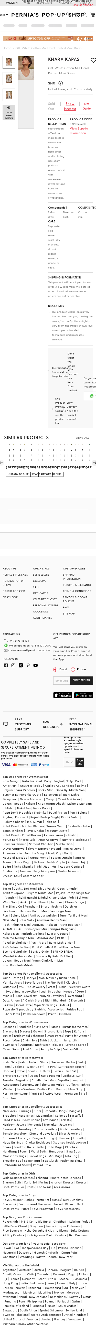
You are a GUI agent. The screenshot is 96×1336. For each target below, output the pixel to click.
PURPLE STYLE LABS (15, 574)
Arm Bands (50, 1120)
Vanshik (10, 897)
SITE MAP (69, 613)
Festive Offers (72, 1049)
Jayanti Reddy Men (16, 960)
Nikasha (71, 835)
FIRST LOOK (10, 597)
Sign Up (80, 762)
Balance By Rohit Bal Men (53, 956)
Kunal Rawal (39, 902)
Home (7, 48)
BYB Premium (78, 1235)
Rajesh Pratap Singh (44, 817)
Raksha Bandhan (70, 1247)
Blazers (58, 1071)
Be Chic (8, 1005)
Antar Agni (10, 785)
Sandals (19, 1147)
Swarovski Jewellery (17, 1129)
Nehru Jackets (73, 1199)
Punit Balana (79, 812)
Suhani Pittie (11, 1014)
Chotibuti (60, 1221)
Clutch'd (71, 982)
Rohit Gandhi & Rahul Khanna (23, 826)
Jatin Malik (26, 920)
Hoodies (8, 1071)
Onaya (50, 799)
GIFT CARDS (40, 593)
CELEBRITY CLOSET (45, 599)
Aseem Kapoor (33, 875)
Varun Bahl (10, 839)
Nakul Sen (24, 808)
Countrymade (67, 888)
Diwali (7, 1247)
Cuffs (37, 1111)
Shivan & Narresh (31, 799)
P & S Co (27, 1221)
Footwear (71, 1093)
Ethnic (85, 1084)
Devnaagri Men (60, 911)
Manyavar (10, 799)
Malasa (39, 862)
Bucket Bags (37, 1156)
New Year (65, 1256)
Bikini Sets (30, 1040)
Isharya (31, 977)
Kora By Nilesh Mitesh (18, 965)
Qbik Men (9, 920)
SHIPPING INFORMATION (72, 576)
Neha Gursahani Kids (39, 1230)
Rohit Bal (51, 821)
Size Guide (87, 106)
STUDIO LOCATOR (14, 590)
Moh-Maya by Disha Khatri (58, 977)
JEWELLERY (44, 2)
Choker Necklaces (38, 1142)
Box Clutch (50, 1160)
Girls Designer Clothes (18, 1177)
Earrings (25, 1111)
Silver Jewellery (69, 1133)
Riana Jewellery (26, 995)
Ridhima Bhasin (14, 821)
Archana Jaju (77, 862)
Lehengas (9, 1026)
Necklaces (10, 1111)
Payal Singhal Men (15, 942)
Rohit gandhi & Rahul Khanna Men (42, 897)
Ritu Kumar (34, 821)
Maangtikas (44, 1115)
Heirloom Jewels (14, 1124)
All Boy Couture (13, 1235)
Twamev (56, 902)
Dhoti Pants (55, 1035)
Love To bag (33, 982)
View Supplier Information (79, 131)
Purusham (31, 906)
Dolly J (81, 785)
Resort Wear (11, 1040)
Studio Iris (10, 871)
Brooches (9, 1098)
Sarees (55, 1026)
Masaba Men (46, 938)
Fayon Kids (10, 1221)
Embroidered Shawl (16, 1165)
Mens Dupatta (59, 1080)
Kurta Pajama (50, 1075)
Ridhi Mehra (71, 794)
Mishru (9, 808)
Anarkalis (25, 1026)
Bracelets (50, 1111)
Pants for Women (77, 1035)
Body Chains (31, 1120)
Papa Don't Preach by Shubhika (25, 812)
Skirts (43, 1040)
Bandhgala (39, 1080)
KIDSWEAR (66, 2)
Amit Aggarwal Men (43, 915)
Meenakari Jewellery (58, 1124)
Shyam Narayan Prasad (44, 848)
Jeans (34, 1075)
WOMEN (12, 2)
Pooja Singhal (53, 781)
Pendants (34, 1124)
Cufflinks (73, 1084)
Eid (53, 1247)
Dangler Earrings (44, 1138)
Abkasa (52, 924)
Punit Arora (38, 942)
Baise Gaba (52, 794)
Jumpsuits (70, 1040)
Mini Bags (55, 1156)
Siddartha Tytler (79, 826)
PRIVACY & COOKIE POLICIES (75, 599)
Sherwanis (10, 1031)
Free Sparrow (12, 1230)
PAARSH (62, 938)
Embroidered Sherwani (35, 1204)
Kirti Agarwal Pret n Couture (46, 1235)
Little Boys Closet (15, 1226)
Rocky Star (45, 790)
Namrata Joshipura (75, 839)
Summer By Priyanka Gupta (22, 794)
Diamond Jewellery (42, 1133)
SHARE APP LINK (81, 680)
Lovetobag (74, 995)
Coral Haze (23, 1005)
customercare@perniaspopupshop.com (30, 650)
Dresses (25, 1031)
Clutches (71, 1147)
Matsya (79, 857)
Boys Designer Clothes (18, 1199)
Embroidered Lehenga (65, 1177)
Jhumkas (64, 1138)
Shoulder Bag (12, 1160)
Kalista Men (11, 933)
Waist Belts (39, 1151)
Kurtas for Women (75, 1026)
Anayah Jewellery (51, 995)
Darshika (71, 906)
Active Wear (53, 1093)
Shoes (7, 1147)
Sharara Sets (53, 1031)
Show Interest (70, 106)
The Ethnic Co (12, 906)
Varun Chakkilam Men (47, 960)
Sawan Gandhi (61, 857)
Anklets (66, 1120)
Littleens (62, 1230)
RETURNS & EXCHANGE (77, 584)
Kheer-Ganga (74, 902)
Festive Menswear (15, 1093)
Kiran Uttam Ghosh (51, 803)
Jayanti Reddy (13, 803)
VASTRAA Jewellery (32, 986)
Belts (30, 1147)
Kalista (30, 803)
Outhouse (9, 986)
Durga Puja (69, 1252)
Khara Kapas (64, 59)
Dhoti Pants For (13, 1187)
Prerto (52, 1014)
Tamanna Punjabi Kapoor (37, 871)
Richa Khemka (23, 866)
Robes (21, 1071)
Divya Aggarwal (14, 848)
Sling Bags (73, 1151)
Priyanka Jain (12, 853)
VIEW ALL (82, 437)
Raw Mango (11, 781)
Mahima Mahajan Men (18, 938)
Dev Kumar (10, 911)
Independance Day (35, 1247)
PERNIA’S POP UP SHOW (13, 582)
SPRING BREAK (63, 951)
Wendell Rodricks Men (18, 956)
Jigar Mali (50, 866)
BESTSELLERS (41, 574)
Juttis (40, 1147)
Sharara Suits (12, 1182)
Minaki (7, 995)
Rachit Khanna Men (16, 924)
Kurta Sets (41, 1026)
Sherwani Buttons (15, 1075)
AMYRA (64, 1005)
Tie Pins (50, 1066)
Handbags (10, 1151)
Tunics (7, 1035)
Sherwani (57, 1062)
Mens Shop (75, 1089)
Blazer (69, 1204)
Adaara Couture (71, 866)
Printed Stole (42, 1165)
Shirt (80, 1204)
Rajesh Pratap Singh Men (73, 893)
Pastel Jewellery (71, 1129)
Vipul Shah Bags (45, 1005)
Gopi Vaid (63, 853)
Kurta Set (30, 1182)
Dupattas (26, 1044)
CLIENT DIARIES (42, 617)
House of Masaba (15, 857)
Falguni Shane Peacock (19, 790)
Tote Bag (71, 1156)
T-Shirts (44, 1071)
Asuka (24, 902)
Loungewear (30, 1084)
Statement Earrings (16, 1138)
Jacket (58, 1204)
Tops (68, 1031)
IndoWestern (26, 1089)
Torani (7, 862)
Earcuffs (75, 1115)
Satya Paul (73, 781)
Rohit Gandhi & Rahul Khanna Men (56, 947)
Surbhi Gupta (56, 862)
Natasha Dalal (32, 781)
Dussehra (25, 1252)
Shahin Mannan (68, 871)
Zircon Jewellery (45, 1129)
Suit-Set (71, 1071)
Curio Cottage (13, 977)
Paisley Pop (74, 1009)
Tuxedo (8, 1080)
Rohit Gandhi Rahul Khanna (22, 835)
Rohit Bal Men (78, 897)
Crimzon (65, 1014)
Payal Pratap (58, 812)
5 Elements (76, 1000)
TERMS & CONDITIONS (77, 590)
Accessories (11, 1084)
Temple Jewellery (15, 1133)
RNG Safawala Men (16, 947)
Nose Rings (26, 1115)
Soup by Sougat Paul (39, 853)
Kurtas (70, 1062)
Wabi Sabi (10, 902)
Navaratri (9, 1252)
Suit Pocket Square (71, 1066)
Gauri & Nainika (69, 799)
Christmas (10, 1256)
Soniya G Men (40, 951)
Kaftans (79, 1031)
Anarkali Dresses (62, 1182)
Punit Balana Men (15, 915)
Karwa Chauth (46, 1256)
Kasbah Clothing (33, 933)
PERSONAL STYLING (45, 605)
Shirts (44, 1062)
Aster (51, 986)
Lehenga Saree (76, 1044)
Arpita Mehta (39, 857)
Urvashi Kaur (11, 875)
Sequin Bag (32, 1160)
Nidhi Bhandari (55, 1000)
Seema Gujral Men (15, 951)
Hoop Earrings (13, 1142)
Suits (81, 1062)
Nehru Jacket (28, 1062)
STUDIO (85, 2)
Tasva (7, 888)
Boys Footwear (42, 1208)
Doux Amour (11, 1000)
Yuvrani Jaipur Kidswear (63, 1226)
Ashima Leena (53, 835)
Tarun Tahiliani (13, 830)
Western (8, 1089)
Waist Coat (34, 1066)
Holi (17, 1247)
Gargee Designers (62, 929)
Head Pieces (11, 1120)
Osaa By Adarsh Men (70, 790)
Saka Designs (80, 1230)
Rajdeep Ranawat (15, 817)
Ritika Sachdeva (34, 1014)
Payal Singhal (35, 830)
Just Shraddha (51, 991)
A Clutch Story (32, 1000)
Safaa (7, 866)
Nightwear (42, 1044)
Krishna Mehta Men (33, 911)
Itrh (38, 866)
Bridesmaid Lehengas (29, 1035)
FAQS (66, 607)
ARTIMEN (38, 924)
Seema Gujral (55, 826)
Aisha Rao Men (70, 924)
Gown (37, 1031)
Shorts (32, 1071)
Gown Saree (11, 1049)
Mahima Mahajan (79, 803)
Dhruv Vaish (46, 888)
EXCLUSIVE (39, 580)
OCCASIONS (41, 611)
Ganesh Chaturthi (46, 1252)
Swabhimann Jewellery (21, 991)
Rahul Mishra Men (61, 942)
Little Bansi (43, 1221)
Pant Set (36, 1093)
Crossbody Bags (14, 1156)
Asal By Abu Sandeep (59, 785)
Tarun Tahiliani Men (73, 915)
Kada (82, 1142)
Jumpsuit (78, 1080)
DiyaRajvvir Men (36, 929)
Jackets (55, 1040)
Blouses (57, 1044)
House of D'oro (73, 991)
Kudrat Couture (58, 933)
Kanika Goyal (72, 848)
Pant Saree (30, 1049)
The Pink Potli (54, 982)
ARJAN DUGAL (12, 929)
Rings (63, 1111)
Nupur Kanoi (41, 808)
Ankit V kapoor (13, 893)
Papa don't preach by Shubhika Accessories (33, 1009)
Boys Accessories (68, 1208)
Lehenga (42, 1177)
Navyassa (36, 1226)
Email (63, 669)
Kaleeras (61, 1115)
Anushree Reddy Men (51, 920)
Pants (6, 1066)
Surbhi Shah (64, 844)
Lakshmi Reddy (79, 1221)
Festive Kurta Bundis (51, 1089)
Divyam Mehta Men (40, 893)
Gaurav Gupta (57, 830)
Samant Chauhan (41, 844)
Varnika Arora (12, 982)
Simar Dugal (22, 862)
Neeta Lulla (28, 839)
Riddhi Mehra (70, 817)
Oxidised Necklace (66, 1142)
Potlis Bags (54, 1147)
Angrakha (22, 1080)
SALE (36, 586)
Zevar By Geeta (80, 986)
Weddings (27, 1256)
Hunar (62, 986)
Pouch (24, 1151)
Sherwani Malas (53, 1084)
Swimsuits (10, 1044)
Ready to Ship (50, 1049)
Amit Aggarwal (48, 839)
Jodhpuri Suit (72, 1075)
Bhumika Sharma (15, 844)
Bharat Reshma (51, 906)
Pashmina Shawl (71, 1160)
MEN (27, 2)
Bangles (74, 1111)
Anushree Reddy (31, 785)
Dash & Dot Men (25, 888)
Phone (81, 669)
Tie (83, 1093)
